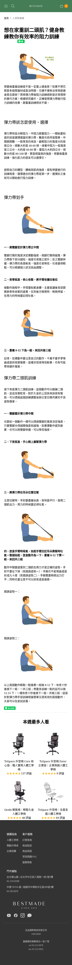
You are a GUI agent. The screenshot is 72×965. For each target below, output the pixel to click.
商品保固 (27, 851)
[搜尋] (12, 6)
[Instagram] (22, 916)
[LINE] (29, 916)
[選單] (6, 6)
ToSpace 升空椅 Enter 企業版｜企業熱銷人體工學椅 (53, 765)
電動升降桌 (12, 845)
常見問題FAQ (29, 856)
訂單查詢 (27, 840)
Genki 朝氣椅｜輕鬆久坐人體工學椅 (19, 812)
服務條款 (27, 862)
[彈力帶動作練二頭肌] (36, 82)
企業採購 (11, 851)
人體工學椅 (12, 840)
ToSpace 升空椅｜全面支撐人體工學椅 (53, 812)
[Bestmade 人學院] (36, 6)
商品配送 (27, 845)
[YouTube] (9, 916)
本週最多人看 (36, 722)
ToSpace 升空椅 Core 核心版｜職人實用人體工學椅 (19, 765)
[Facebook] (16, 916)
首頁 (6, 18)
